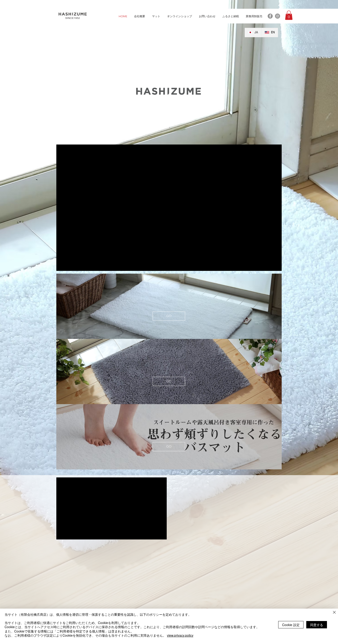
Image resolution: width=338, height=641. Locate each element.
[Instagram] (277, 16)
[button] (289, 15)
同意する (316, 624)
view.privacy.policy (180, 635)
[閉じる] (334, 613)
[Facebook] (270, 16)
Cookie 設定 (291, 624)
